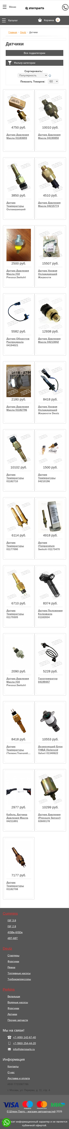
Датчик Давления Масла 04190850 (49, 136)
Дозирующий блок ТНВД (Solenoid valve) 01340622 (50, 749)
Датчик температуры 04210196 (47, 477)
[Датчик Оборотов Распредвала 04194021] (18, 312)
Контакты (13, 1066)
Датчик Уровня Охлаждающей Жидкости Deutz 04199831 (48, 409)
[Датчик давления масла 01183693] (18, 108)
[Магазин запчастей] (34, 8)
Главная (12, 32)
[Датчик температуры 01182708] (18, 856)
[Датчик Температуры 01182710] (18, 448)
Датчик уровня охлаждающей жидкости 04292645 (47, 273)
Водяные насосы (18, 1002)
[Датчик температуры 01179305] (18, 584)
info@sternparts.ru (24, 1049)
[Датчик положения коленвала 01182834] (50, 584)
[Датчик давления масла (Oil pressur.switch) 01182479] (18, 244)
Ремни (11, 967)
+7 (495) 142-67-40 (24, 1037)
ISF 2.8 (12, 926)
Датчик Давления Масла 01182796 (17, 408)
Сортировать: (33, 71)
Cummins (10, 913)
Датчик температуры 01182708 (15, 885)
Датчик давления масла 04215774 (49, 204)
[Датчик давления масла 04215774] (50, 176)
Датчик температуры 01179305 (15, 613)
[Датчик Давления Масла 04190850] (50, 108)
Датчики (12, 1014)
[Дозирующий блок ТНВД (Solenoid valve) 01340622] (50, 720)
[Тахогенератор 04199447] (50, 652)
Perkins (9, 989)
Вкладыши (14, 996)
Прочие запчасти (18, 1020)
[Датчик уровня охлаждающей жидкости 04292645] (50, 244)
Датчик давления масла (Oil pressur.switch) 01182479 (17, 273)
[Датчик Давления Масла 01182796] (18, 380)
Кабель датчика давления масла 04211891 (17, 817)
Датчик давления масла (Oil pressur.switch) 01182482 (17, 681)
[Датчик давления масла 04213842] (50, 312)
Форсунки (13, 961)
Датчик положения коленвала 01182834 (50, 613)
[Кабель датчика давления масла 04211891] (18, 788)
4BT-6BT (13, 938)
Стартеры (13, 955)
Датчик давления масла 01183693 (17, 136)
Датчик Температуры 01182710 (15, 477)
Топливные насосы (19, 973)
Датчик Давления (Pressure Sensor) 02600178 (49, 817)
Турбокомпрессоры (19, 979)
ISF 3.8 (12, 920)
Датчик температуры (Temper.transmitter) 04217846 (18, 749)
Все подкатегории (34, 52)
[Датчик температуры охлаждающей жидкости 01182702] (18, 176)
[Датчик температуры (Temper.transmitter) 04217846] (18, 720)
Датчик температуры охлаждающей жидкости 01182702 (16, 205)
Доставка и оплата (19, 1078)
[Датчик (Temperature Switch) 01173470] (50, 516)
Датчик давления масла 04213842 (49, 340)
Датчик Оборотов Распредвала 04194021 (17, 341)
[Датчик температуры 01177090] (18, 516)
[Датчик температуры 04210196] (50, 448)
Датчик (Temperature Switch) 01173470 (49, 545)
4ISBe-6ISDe (15, 932)
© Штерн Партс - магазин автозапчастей (31, 1111)
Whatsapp (6, 1122)
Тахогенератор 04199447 (48, 680)
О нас (11, 1072)
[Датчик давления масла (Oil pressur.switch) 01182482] (18, 652)
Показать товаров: (32, 81)
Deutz (23, 32)
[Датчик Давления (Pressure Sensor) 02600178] (50, 788)
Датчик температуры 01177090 (15, 545)
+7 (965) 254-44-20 (24, 1043)
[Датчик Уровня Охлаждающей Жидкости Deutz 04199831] (50, 380)
